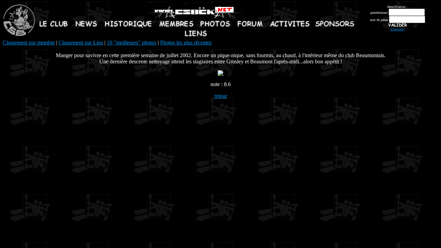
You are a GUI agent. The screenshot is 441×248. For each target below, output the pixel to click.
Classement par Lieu (81, 42)
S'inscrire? (397, 29)
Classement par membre (29, 42)
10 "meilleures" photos (131, 42)
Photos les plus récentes (186, 42)
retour (220, 96)
